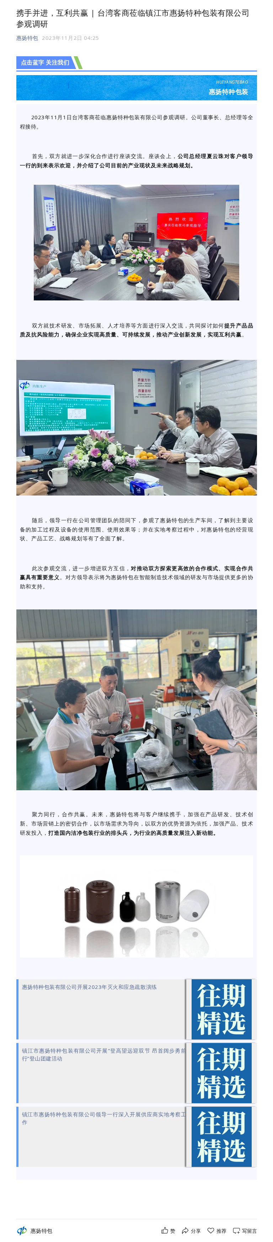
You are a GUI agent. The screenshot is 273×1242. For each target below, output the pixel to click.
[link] (42, 1231)
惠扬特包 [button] (27, 37)
